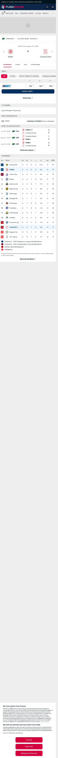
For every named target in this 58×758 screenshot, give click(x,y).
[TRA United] (7, 212)
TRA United (13, 213)
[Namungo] (7, 193)
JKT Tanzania (14, 237)
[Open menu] (53, 7)
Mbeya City (13, 189)
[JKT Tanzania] (7, 236)
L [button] (35, 160)
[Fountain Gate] (7, 208)
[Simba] (7, 169)
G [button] (41, 160)
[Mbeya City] (7, 188)
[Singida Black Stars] (7, 198)
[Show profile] (10, 51)
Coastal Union (45, 57)
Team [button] (7, 160)
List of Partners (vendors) (13, 733)
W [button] (27, 160)
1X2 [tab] (4, 76)
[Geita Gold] (7, 184)
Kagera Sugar (14, 232)
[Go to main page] (14, 7)
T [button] (31, 160)
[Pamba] (7, 217)
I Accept (29, 740)
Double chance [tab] (49, 76)
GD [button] (47, 160)
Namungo (13, 194)
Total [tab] (12, 76)
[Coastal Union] (7, 227)
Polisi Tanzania (14, 174)
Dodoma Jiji (14, 222)
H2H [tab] (25, 65)
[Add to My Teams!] (4, 51)
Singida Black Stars (14, 198)
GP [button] (23, 160)
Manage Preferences (29, 753)
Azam (11, 179)
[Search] (47, 7)
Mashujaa (13, 203)
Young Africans (14, 165)
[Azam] (7, 179)
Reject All (29, 746)
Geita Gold (13, 184)
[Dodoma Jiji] (7, 222)
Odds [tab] (17, 65)
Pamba (12, 218)
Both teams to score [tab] (29, 76)
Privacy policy (45, 721)
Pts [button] (52, 160)
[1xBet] (7, 86)
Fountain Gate (14, 208)
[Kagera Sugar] (7, 232)
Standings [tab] (35, 65)
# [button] (1, 160)
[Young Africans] (7, 164)
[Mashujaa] (7, 203)
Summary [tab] (8, 65)
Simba (10, 57)
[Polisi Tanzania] (7, 174)
